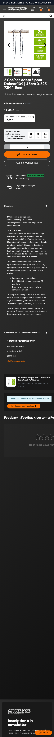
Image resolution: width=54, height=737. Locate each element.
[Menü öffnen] (4, 9)
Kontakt (44, 733)
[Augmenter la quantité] (47, 146)
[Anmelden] (33, 9)
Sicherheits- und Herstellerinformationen (22, 333)
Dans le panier (29, 154)
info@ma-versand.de (16, 361)
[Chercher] (50, 15)
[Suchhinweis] (4, 15)
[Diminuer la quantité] (7, 146)
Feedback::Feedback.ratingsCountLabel (34, 94)
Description (9, 206)
